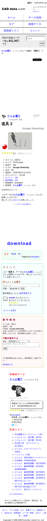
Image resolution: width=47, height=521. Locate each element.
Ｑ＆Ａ (38, 513)
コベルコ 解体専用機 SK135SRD (30, 463)
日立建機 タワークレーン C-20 (28, 434)
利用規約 (17, 513)
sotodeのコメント (9, 190)
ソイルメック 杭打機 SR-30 (27, 437)
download (19, 243)
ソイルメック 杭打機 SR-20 (27, 440)
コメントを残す (9, 310)
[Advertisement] (23, 88)
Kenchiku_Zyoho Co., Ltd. (33, 520)
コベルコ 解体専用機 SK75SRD (29, 472)
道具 (14, 254)
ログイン (36, 11)
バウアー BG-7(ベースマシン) (27, 489)
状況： (5, 341)
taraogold (35, 257)
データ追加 (34, 17)
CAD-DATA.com (40, 3)
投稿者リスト (11, 30)
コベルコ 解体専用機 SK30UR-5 (29, 475)
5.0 (23, 153)
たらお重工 (22, 379)
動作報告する (25, 293)
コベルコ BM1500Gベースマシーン (30, 458)
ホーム (11, 17)
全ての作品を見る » (17, 494)
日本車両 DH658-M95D (25, 460)
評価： (6, 288)
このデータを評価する (23, 204)
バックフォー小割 (22, 455)
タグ (11, 24)
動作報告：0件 (11, 180)
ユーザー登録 (28, 513)
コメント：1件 (11, 178)
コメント (35, 30)
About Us (8, 513)
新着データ (34, 24)
